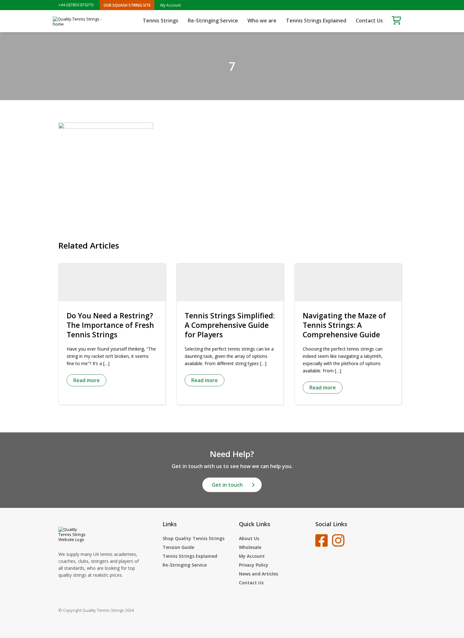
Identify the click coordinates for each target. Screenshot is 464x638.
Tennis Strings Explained (316, 20)
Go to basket (396, 20)
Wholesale (250, 547)
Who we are (262, 20)
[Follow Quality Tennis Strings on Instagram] (338, 540)
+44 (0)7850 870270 (75, 5)
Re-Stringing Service (213, 20)
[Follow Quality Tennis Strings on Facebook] (321, 540)
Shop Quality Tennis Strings (193, 538)
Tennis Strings (160, 20)
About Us (249, 538)
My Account (170, 5)
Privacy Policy (253, 565)
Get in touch (227, 484)
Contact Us (369, 20)
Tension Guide (178, 547)
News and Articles (258, 574)
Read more (86, 380)
